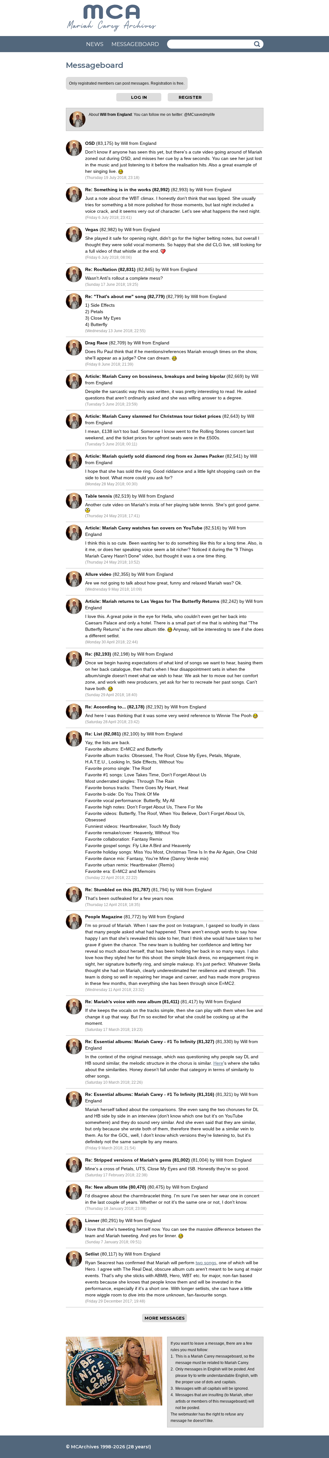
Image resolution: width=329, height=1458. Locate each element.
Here (218, 1063)
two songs (206, 1262)
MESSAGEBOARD (135, 44)
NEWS (94, 44)
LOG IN (139, 97)
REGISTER (190, 97)
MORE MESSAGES (165, 1318)
